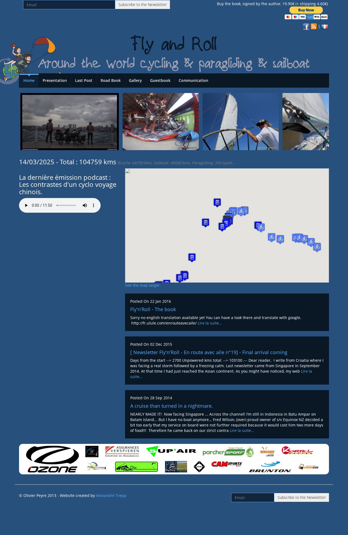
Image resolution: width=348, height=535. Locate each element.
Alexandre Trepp (111, 495)
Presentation (55, 80)
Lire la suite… (210, 323)
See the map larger (142, 285)
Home (29, 80)
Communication (193, 80)
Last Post (83, 80)
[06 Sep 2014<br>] (161, 121)
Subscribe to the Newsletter (143, 4)
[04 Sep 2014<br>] (241, 121)
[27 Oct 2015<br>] (69, 121)
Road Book (111, 80)
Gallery (135, 80)
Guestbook (160, 80)
